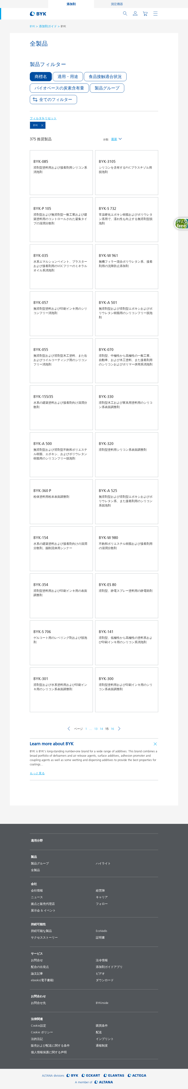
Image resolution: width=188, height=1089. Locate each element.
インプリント (105, 1039)
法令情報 (102, 960)
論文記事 (37, 973)
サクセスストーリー (44, 937)
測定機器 (117, 4)
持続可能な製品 (41, 931)
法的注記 (37, 1039)
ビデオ (100, 973)
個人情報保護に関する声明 (49, 1052)
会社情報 (37, 890)
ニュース (37, 897)
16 (112, 729)
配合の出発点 (40, 967)
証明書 (100, 937)
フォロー (102, 904)
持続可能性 (38, 924)
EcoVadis (101, 931)
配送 (99, 1032)
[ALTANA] (103, 1082)
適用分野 (37, 840)
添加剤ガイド (48, 26)
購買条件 (102, 1025)
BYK (32, 26)
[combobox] (85, 188)
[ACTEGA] (137, 1075)
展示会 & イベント (43, 910)
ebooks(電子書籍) (42, 980)
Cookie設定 (38, 1025)
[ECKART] (91, 1075)
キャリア (102, 897)
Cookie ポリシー (42, 1032)
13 (95, 729)
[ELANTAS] (114, 1075)
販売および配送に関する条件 (50, 1045)
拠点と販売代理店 (43, 904)
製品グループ (40, 863)
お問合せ (37, 960)
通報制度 (102, 1045)
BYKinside (102, 1003)
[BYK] (72, 1075)
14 (101, 729)
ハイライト (103, 863)
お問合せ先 (38, 1003)
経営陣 (100, 890)
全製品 (35, 870)
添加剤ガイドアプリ (109, 967)
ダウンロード (105, 980)
